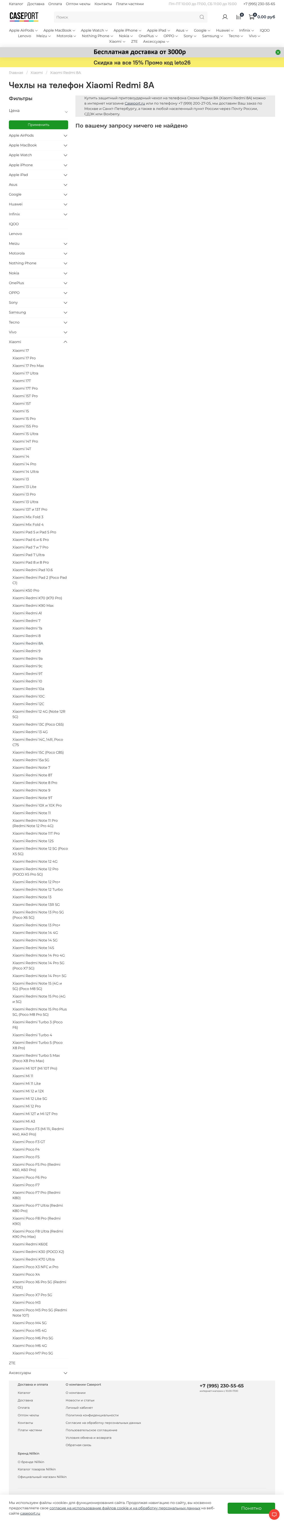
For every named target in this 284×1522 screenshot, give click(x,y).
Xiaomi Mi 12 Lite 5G (29, 1099)
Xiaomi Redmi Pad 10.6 (32, 570)
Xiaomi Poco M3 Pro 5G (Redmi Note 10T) (39, 1313)
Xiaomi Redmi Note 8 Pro (34, 783)
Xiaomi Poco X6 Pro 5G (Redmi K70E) (39, 1284)
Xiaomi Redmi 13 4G (30, 732)
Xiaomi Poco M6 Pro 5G (32, 1338)
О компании (76, 1393)
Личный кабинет (79, 1408)
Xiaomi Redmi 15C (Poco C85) (38, 752)
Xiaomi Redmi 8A (27, 643)
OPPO (169, 36)
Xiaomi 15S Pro (25, 426)
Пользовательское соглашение (91, 1430)
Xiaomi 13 (20, 479)
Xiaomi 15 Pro (24, 419)
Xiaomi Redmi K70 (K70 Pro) (37, 598)
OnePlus (146, 36)
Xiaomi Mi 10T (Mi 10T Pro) (34, 1068)
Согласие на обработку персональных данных (103, 1423)
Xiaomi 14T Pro (25, 441)
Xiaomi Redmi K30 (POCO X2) (38, 1252)
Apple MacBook (57, 30)
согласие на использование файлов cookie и (91, 1508)
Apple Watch (92, 30)
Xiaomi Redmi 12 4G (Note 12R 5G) (38, 714)
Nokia (124, 36)
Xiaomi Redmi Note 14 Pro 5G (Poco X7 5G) (38, 965)
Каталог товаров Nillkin (37, 1469)
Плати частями (130, 4)
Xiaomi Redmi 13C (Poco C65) (38, 724)
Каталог (16, 4)
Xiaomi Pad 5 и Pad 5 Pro (34, 532)
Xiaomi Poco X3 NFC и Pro (35, 1267)
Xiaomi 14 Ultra (25, 472)
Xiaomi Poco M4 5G (29, 1323)
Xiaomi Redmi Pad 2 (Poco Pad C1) (39, 580)
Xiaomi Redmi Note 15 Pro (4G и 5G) (38, 999)
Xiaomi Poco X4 (26, 1274)
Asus (180, 30)
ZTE (134, 41)
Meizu (41, 36)
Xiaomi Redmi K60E (30, 1244)
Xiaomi (115, 41)
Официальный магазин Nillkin (42, 1477)
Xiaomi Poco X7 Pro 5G (32, 1295)
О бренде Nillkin (31, 1462)
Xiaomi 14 (20, 456)
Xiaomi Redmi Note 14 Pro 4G (38, 955)
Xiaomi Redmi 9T (27, 674)
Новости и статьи (80, 1400)
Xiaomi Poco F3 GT (28, 1142)
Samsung (210, 36)
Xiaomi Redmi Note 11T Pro (36, 833)
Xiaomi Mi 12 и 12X (28, 1091)
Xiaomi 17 (20, 350)
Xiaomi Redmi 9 (26, 651)
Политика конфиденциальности (92, 1415)
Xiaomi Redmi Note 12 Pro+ (36, 882)
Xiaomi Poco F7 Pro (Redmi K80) (36, 1195)
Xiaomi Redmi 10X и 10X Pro (37, 805)
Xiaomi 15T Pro (25, 396)
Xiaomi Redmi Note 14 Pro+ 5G (39, 976)
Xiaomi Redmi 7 (26, 621)
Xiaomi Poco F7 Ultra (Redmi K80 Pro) (37, 1208)
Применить (38, 125)
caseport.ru (30, 1513)
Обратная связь (78, 1445)
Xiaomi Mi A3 (23, 1121)
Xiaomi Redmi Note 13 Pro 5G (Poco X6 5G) (38, 915)
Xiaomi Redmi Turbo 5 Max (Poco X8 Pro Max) (36, 1058)
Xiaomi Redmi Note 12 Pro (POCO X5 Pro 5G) (35, 871)
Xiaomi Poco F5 (25, 1157)
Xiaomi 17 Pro (24, 358)
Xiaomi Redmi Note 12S (33, 841)
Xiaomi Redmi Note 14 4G (35, 933)
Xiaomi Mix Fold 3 (27, 517)
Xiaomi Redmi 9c (27, 666)
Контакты (103, 4)
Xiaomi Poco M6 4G (29, 1346)
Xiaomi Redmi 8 (26, 636)
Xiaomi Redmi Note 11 (31, 813)
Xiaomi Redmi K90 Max (33, 605)
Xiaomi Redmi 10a (28, 689)
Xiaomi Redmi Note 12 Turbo (37, 889)
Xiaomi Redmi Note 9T (32, 798)
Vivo (252, 36)
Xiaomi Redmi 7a (27, 628)
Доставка (35, 4)
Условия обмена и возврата (88, 1438)
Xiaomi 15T (21, 403)
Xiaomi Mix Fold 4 (28, 524)
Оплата (55, 4)
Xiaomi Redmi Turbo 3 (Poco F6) (37, 1025)
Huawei (223, 30)
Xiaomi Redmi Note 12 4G (34, 861)
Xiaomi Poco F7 (25, 1185)
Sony (188, 36)
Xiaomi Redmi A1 (27, 613)
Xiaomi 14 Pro (24, 464)
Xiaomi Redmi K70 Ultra (33, 1259)
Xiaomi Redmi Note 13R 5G (36, 905)
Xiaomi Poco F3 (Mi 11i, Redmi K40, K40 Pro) (38, 1131)
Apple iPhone (126, 30)
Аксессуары (154, 41)
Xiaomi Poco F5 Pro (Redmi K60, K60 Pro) (36, 1167)
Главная (16, 73)
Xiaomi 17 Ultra (25, 373)
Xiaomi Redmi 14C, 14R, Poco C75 (37, 742)
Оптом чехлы (78, 4)
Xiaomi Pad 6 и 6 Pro (30, 540)
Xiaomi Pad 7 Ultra (28, 555)
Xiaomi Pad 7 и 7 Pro (30, 547)
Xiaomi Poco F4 (26, 1149)
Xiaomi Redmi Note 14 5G (34, 940)
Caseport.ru (135, 103)
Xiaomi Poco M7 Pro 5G (32, 1353)
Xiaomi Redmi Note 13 (31, 897)
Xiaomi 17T (21, 381)
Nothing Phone (95, 36)
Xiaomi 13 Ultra (25, 502)
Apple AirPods (21, 30)
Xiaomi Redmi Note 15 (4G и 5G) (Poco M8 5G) (37, 986)
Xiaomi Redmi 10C (28, 696)
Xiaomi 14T (21, 449)
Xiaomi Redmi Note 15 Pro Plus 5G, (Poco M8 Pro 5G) (39, 1012)
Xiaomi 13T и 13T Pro (29, 509)
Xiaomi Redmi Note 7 (31, 767)
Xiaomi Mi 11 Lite (26, 1083)
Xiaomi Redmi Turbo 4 (32, 1035)
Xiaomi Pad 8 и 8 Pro (30, 562)
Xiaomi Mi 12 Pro (26, 1106)
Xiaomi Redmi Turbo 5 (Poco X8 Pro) (37, 1045)
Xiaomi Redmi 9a (27, 658)
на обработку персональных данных (166, 1508)
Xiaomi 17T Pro (25, 388)
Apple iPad (156, 30)
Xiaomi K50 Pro (25, 590)
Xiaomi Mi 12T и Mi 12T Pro (34, 1114)
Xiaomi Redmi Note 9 (31, 790)
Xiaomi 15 (20, 411)
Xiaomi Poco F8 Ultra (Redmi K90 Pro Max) (37, 1234)
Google (200, 30)
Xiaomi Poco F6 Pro (29, 1177)
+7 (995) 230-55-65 (259, 4)
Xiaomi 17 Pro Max (28, 366)
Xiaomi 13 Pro (24, 494)
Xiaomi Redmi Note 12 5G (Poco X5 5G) (40, 851)
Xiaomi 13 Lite (24, 487)
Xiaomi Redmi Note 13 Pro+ (36, 925)
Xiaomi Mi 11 (22, 1076)
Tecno (234, 36)
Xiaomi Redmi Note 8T (32, 775)
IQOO (265, 30)
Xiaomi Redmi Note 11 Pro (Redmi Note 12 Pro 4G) (35, 823)
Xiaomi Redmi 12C (28, 704)
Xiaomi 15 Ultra (25, 434)
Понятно (251, 1508)
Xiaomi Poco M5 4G (29, 1330)
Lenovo (24, 36)
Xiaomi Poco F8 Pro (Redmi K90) (36, 1221)
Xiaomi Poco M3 (26, 1302)
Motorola (64, 36)
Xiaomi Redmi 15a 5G (30, 760)
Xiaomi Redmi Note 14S (33, 948)
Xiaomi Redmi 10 (27, 681)
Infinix (244, 30)
